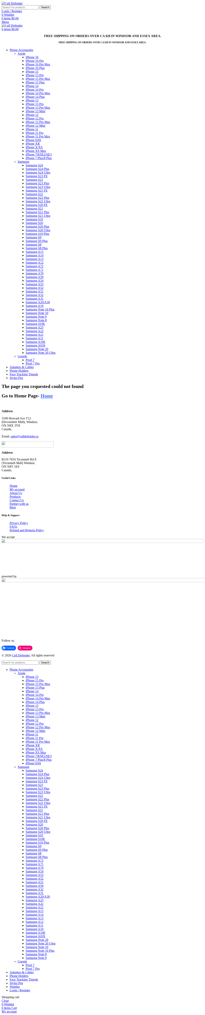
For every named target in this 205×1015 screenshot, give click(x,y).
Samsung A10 (34, 306)
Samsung (23, 161)
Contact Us (17, 500)
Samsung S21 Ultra (38, 215)
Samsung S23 (34, 179)
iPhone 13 (32, 100)
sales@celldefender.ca (24, 436)
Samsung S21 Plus (37, 212)
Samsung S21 (34, 208)
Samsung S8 (33, 244)
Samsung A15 (34, 251)
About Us (16, 493)
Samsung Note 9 (36, 316)
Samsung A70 (34, 273)
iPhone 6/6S (33, 140)
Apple (21, 53)
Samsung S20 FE (37, 205)
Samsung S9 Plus (37, 241)
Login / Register (20, 990)
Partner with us (19, 503)
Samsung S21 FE (37, 190)
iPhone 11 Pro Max (38, 136)
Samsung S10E (35, 324)
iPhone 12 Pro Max (38, 122)
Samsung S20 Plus (37, 226)
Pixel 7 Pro (33, 363)
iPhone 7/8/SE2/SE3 (39, 154)
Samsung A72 (34, 266)
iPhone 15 (32, 71)
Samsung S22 (34, 194)
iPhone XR (33, 143)
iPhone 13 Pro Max (38, 107)
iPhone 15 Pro (35, 75)
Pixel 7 (30, 360)
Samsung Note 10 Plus (40, 309)
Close (5, 1000)
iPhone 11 (32, 129)
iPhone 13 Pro (35, 104)
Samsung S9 (33, 237)
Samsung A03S (35, 345)
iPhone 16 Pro (35, 60)
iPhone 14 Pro (35, 89)
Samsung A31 (34, 298)
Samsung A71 (34, 269)
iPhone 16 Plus (35, 68)
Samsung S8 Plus (37, 248)
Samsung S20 (34, 223)
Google (22, 356)
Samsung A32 (34, 295)
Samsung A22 (34, 331)
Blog (13, 507)
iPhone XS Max (36, 151)
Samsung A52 (34, 287)
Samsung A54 (34, 280)
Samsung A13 (34, 259)
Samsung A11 (34, 338)
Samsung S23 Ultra (38, 187)
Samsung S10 (34, 219)
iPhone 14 (32, 86)
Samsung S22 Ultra (38, 201)
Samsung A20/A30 (38, 302)
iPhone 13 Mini (35, 111)
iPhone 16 (32, 57)
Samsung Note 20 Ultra (40, 352)
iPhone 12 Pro (35, 118)
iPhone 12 (32, 115)
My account (17, 489)
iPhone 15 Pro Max (38, 78)
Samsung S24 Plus (37, 169)
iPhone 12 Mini (35, 125)
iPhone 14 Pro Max (38, 93)
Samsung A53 (34, 284)
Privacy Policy (19, 523)
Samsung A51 (34, 291)
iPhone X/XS (34, 147)
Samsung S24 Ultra (38, 172)
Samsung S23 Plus (37, 183)
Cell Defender (21, 655)
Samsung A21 (34, 334)
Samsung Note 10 (37, 313)
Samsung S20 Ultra (38, 230)
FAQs (13, 526)
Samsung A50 (34, 277)
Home (13, 485)
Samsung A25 (34, 327)
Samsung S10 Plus (37, 233)
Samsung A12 (34, 262)
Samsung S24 (34, 165)
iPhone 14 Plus (35, 96)
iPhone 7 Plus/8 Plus (39, 158)
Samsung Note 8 (36, 320)
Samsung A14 (34, 255)
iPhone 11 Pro (34, 133)
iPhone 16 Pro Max (38, 64)
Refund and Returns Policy (27, 530)
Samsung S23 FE (37, 176)
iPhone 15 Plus (35, 82)
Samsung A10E (35, 342)
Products (15, 496)
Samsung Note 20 (37, 349)
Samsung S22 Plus (37, 197)
